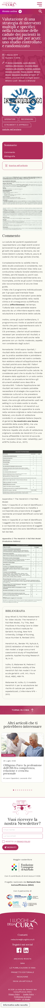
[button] (13, 790)
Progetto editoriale (22, 972)
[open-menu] (39, 4)
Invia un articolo (22, 981)
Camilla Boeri (31, 66)
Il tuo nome (10, 830)
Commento (9, 152)
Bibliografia (9, 156)
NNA (22, 963)
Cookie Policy (28, 994)
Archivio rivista (22, 959)
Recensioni (27, 119)
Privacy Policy (23, 841)
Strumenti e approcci (16, 125)
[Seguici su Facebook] (19, 950)
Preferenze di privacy (22, 997)
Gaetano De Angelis (14, 69)
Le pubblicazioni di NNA (23, 968)
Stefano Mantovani (14, 66)
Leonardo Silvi (26, 778)
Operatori (9, 119)
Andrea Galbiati (32, 69)
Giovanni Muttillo (20, 75)
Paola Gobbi (27, 72)
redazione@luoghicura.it (22, 939)
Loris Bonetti (29, 63)
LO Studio (26, 999)
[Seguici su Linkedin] (26, 950)
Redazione (22, 977)
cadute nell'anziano (11, 129)
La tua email (10, 836)
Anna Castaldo (15, 63)
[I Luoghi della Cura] (9, 4)
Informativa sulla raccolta (15, 1005)
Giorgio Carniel (12, 72)
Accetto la (18, 841)
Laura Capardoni (12, 778)
